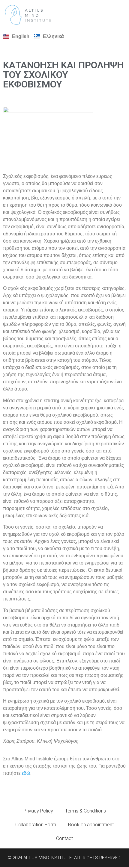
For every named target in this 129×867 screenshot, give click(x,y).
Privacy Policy (38, 811)
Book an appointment (91, 824)
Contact (64, 838)
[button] (120, 15)
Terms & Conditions (85, 811)
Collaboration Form (35, 824)
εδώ (26, 773)
